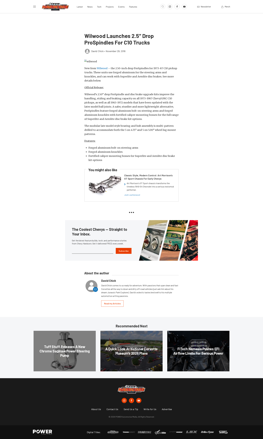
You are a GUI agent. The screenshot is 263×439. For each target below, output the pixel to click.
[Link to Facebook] (177, 6)
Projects (110, 6)
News (90, 6)
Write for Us (150, 409)
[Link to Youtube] (184, 6)
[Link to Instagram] (169, 6)
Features (133, 6)
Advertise (167, 409)
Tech (99, 6)
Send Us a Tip (131, 409)
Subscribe (124, 251)
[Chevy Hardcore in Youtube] (138, 400)
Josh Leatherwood (132, 195)
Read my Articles (112, 303)
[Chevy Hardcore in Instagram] (124, 400)
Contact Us (112, 409)
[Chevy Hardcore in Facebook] (131, 400)
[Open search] (162, 6)
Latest (80, 6)
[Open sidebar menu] (34, 6)
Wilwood (102, 68)
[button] (131, 61)
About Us (96, 409)
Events (121, 6)
